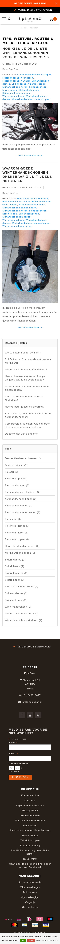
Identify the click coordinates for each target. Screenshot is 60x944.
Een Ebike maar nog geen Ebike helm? (30, 852)
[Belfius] (8, 919)
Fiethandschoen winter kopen (34, 74)
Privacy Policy (30, 810)
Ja (23, 940)
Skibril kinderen (16, 573)
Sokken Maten (30, 835)
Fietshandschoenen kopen (22, 512)
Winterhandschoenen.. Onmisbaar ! (26, 369)
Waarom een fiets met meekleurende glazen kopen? (27, 388)
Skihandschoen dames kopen (29, 84)
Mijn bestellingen (30, 887)
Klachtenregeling (30, 845)
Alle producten (30, 907)
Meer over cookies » (47, 940)
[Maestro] (50, 919)
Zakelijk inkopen (30, 840)
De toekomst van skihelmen (21, 433)
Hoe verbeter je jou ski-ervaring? (24, 406)
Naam (13, 742)
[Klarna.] (40, 919)
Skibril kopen (15, 579)
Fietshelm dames (17, 525)
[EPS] (19, 919)
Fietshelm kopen (17, 539)
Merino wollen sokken (20, 552)
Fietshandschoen (17, 485)
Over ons (30, 800)
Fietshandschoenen (18, 505)
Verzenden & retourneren (30, 820)
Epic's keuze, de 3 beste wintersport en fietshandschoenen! (28, 415)
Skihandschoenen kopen (16, 93)
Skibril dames (15, 559)
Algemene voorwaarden (30, 805)
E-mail (14, 753)
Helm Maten (30, 825)
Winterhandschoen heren (17, 226)
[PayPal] (35, 925)
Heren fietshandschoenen (22, 546)
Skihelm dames (16, 593)
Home (23, 28)
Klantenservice (30, 795)
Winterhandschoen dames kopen (31, 99)
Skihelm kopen (16, 600)
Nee (31, 940)
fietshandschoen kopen (21, 499)
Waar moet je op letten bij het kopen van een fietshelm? (30, 865)
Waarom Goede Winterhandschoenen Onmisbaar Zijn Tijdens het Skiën (27, 174)
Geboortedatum (18, 763)
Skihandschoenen (29, 90)
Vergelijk (30, 902)
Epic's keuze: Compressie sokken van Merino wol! (28, 361)
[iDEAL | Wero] (29, 919)
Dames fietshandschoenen (23, 458)
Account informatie (30, 882)
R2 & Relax (30, 859)
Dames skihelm (16, 465)
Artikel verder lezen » (30, 155)
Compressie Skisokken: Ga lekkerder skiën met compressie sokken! (27, 425)
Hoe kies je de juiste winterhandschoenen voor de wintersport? (26, 53)
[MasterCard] (14, 925)
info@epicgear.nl (32, 702)
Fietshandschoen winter (16, 81)
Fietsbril (12, 471)
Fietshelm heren (16, 532)
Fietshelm (13, 519)
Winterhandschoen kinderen (23, 620)
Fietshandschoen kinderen (17, 78)
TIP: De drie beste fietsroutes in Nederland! (24, 398)
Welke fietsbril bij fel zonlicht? (23, 352)
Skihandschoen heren (15, 87)
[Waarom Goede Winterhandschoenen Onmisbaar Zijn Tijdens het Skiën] (30, 267)
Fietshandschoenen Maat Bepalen (30, 830)
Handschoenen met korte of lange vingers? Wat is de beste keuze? (25, 378)
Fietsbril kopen (16, 478)
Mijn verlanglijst (30, 897)
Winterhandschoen (13, 96)
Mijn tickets (30, 892)
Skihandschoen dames (32, 204)
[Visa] (46, 925)
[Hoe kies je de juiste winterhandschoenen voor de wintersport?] (30, 122)
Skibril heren (14, 566)
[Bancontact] (25, 925)
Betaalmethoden (30, 815)
